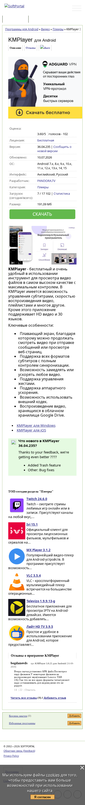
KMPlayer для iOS (31, 430)
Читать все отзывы (24, 697)
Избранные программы (22, 723)
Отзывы (31, 47)
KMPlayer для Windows (36, 425)
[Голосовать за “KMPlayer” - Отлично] (59, 128)
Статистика (62, 193)
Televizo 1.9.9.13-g (40, 601)
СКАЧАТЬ (42, 214)
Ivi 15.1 (32, 524)
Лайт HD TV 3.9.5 (39, 627)
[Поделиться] (45, 48)
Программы (16, 19)
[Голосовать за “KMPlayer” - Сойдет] (49, 128)
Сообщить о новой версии (54, 149)
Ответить (30, 689)
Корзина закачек (18, 715)
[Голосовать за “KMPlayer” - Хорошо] (54, 128)
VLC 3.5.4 (33, 575)
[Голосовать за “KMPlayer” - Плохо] (44, 128)
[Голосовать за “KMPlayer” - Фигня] (39, 128)
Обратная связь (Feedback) (19, 750)
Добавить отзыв (55, 697)
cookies (53, 775)
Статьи (40, 19)
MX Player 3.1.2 (38, 550)
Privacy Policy (11, 755)
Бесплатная (45, 140)
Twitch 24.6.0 (36, 499)
